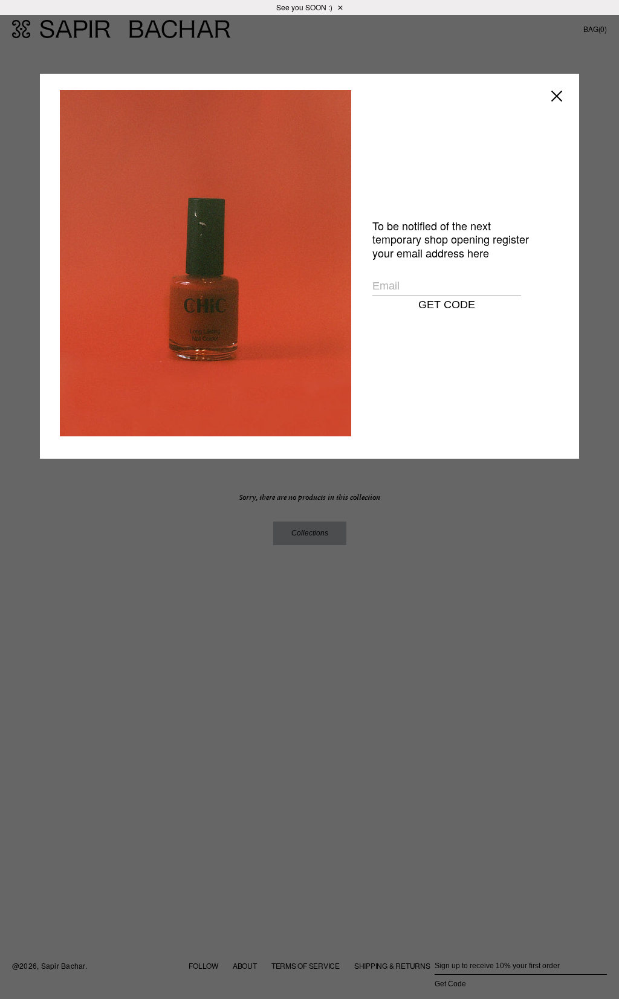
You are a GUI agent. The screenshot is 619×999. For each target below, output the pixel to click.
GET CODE (446, 305)
